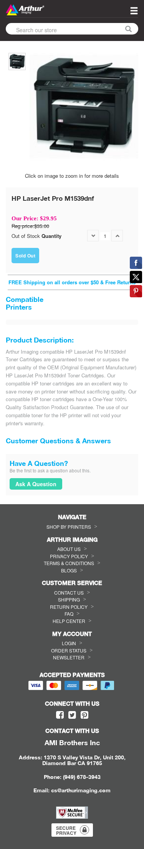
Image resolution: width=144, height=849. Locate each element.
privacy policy (69, 556)
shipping (69, 599)
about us (69, 549)
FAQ (69, 613)
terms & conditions (69, 563)
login (69, 643)
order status (68, 650)
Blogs (69, 570)
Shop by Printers (68, 526)
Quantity (51, 236)
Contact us (69, 592)
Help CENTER (69, 621)
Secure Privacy (66, 830)
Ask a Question (35, 484)
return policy (69, 606)
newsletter (68, 657)
